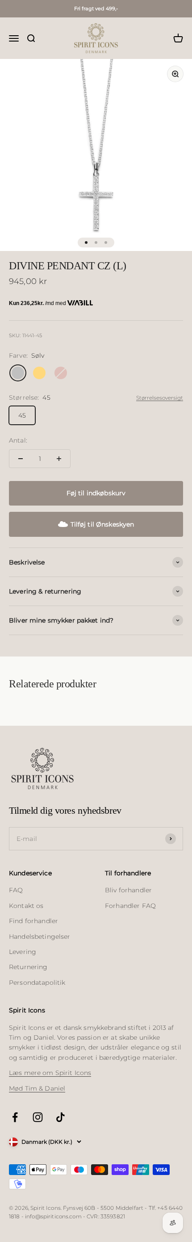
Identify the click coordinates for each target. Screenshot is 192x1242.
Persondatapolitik (37, 983)
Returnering (28, 967)
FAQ (16, 890)
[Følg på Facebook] (15, 1117)
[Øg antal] (59, 459)
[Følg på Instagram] (38, 1117)
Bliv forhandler (128, 890)
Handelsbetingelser (40, 937)
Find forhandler (33, 921)
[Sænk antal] (20, 459)
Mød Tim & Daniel (37, 1088)
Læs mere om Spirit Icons (50, 1073)
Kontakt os (26, 906)
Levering (22, 952)
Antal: (18, 440)
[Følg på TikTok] (60, 1117)
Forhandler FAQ (130, 906)
